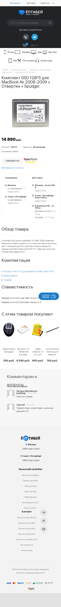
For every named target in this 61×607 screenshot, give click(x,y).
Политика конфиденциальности (30, 573)
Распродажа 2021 (30, 502)
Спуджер (7, 280)
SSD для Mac (31, 486)
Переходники (30, 497)
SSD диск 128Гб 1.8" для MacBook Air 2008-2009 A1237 (28, 271)
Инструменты (26, 545)
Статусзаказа (46, 296)
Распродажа (15, 3)
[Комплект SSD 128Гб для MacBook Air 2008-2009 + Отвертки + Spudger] (30, 113)
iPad (15, 60)
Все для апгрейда (18, 70)
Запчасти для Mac (26, 529)
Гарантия (45, 3)
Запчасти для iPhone (26, 518)
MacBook (26, 52)
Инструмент (29, 60)
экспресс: (39, 217)
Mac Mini (52, 52)
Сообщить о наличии (14, 168)
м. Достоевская (15, 200)
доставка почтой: (43, 211)
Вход (35, 45)
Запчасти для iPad (26, 523)
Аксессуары (46, 60)
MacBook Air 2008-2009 (25, 72)
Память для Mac (30, 481)
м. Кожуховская (15, 188)
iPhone (11, 52)
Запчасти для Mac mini (27, 539)
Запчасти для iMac (27, 534)
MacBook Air (7, 72)
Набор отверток (10, 276)
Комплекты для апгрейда (40, 70)
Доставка (31, 3)
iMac (40, 52)
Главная (5, 70)
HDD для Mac (30, 492)
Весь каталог (30, 508)
